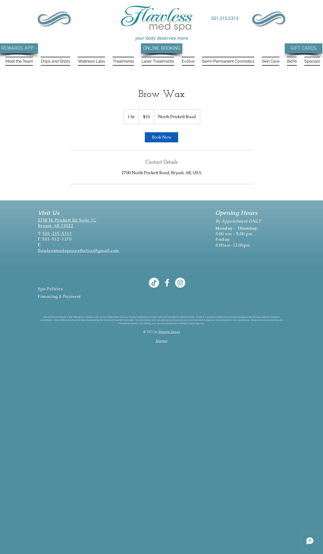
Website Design (169, 332)
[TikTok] (154, 283)
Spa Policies (50, 289)
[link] (161, 137)
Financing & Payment (59, 296)
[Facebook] (167, 283)
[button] (55, 61)
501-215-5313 (57, 233)
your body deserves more (161, 38)
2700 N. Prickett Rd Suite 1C (67, 220)
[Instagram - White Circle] (180, 283)
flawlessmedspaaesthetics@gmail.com (78, 250)
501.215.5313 (224, 19)
